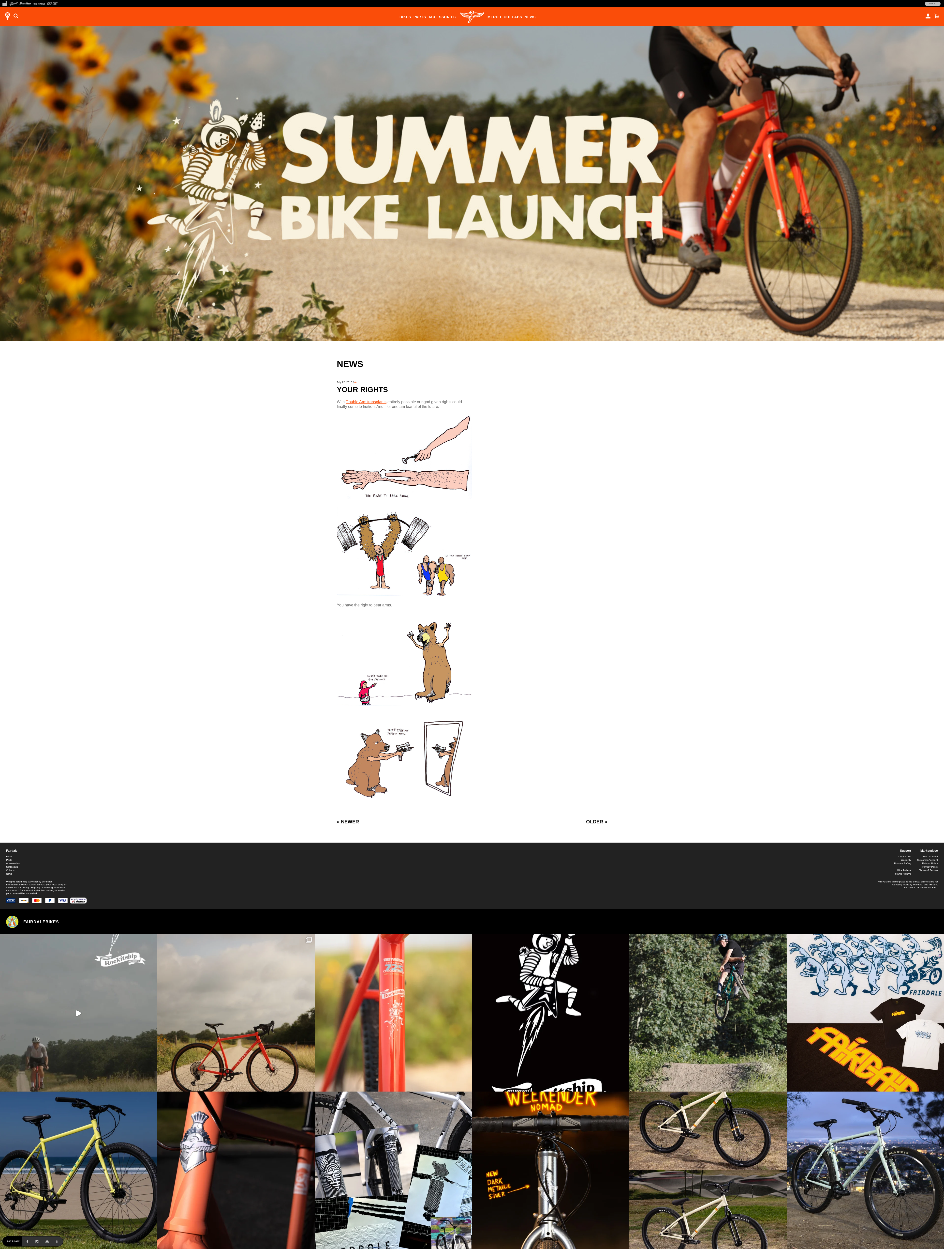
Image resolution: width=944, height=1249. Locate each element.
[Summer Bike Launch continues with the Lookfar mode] (236, 1170)
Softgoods (12, 866)
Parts (419, 17)
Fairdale (11, 850)
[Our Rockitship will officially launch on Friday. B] (393, 1013)
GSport (933, 884)
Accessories (442, 17)
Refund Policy (930, 863)
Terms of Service (928, 870)
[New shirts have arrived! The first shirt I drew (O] (865, 1013)
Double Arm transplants (366, 402)
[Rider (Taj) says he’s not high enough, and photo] (708, 1013)
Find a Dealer (930, 856)
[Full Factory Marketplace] (5, 3)
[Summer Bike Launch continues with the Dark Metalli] (550, 1170)
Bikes (405, 17)
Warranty (906, 860)
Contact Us (905, 856)
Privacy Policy (930, 866)
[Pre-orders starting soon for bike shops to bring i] (550, 1013)
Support (932, 4)
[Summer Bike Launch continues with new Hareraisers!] (708, 1170)
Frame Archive (903, 873)
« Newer (348, 821)
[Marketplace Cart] (937, 16)
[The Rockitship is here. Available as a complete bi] (236, 1013)
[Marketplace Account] (928, 16)
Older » (596, 821)
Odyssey (897, 884)
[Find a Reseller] (7, 16)
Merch (494, 17)
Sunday (907, 884)
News (530, 17)
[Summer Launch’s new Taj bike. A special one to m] (393, 1170)
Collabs (513, 17)
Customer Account (927, 860)
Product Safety (902, 863)
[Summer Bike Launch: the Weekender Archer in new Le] (78, 1170)
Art (355, 382)
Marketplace (929, 850)
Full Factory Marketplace (891, 881)
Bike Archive (904, 870)
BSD (934, 887)
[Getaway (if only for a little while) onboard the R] (78, 1013)
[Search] (16, 16)
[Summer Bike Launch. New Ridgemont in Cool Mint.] (865, 1170)
